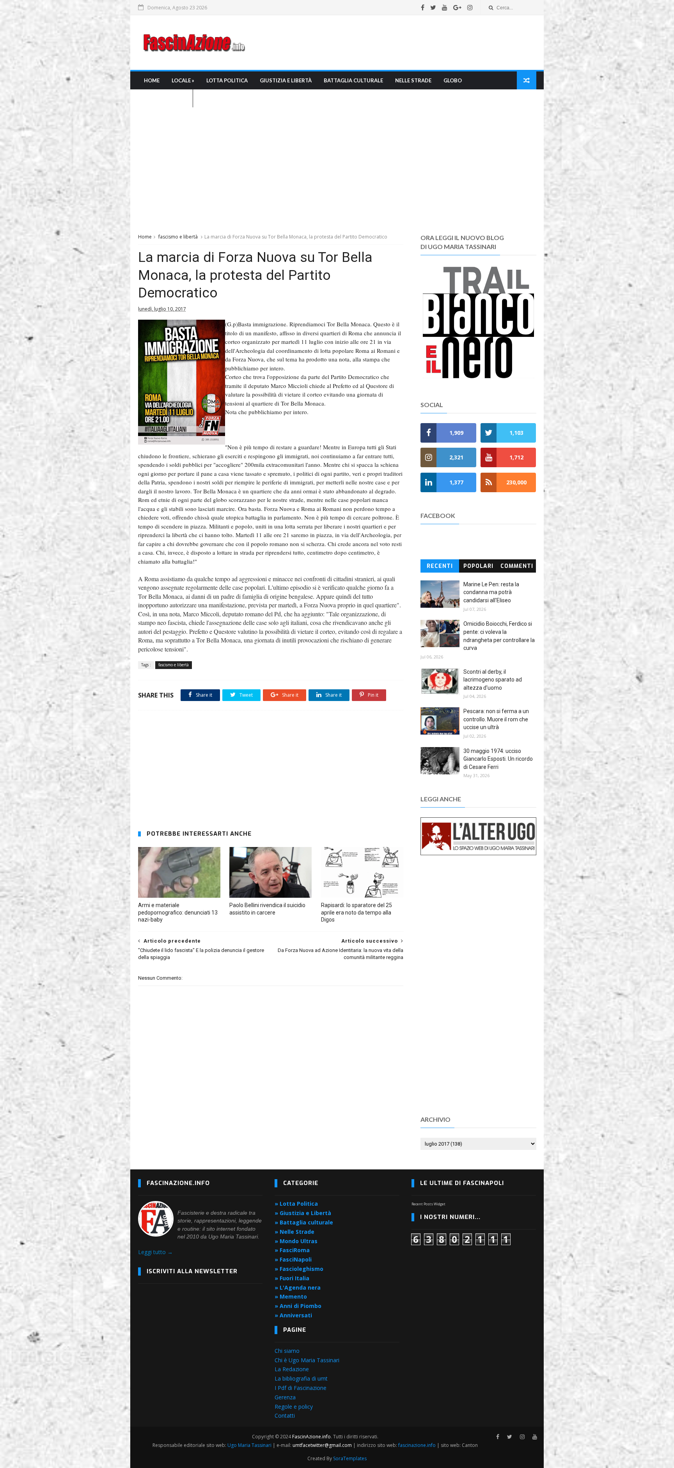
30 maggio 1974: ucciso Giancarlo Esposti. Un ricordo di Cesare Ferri (498, 759)
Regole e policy (294, 1406)
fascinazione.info (417, 1445)
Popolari (478, 566)
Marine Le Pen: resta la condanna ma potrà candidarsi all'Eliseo (491, 592)
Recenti (440, 566)
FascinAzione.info (311, 1436)
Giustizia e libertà (286, 80)
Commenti (516, 566)
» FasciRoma (292, 1250)
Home (152, 80)
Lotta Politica (227, 80)
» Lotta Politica (296, 1203)
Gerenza (285, 1397)
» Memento (291, 1296)
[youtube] (444, 7)
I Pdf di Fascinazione (300, 1387)
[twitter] (433, 7)
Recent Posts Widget (428, 1203)
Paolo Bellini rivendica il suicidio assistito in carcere (267, 909)
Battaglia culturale (353, 80)
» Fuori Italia (292, 1278)
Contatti (285, 1415)
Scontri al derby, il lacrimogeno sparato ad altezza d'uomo (492, 680)
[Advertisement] (394, 42)
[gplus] (457, 7)
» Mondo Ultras (296, 1241)
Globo (452, 80)
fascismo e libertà (178, 236)
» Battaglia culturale (304, 1222)
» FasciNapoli (293, 1259)
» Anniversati (293, 1315)
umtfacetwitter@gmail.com (323, 1445)
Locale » (183, 80)
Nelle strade (413, 80)
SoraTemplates (350, 1458)
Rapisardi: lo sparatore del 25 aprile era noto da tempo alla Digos (356, 912)
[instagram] (470, 7)
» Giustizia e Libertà (303, 1213)
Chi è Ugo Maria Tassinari (307, 1360)
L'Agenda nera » (165, 98)
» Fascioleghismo (299, 1268)
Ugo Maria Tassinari (249, 1445)
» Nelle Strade (294, 1231)
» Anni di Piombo (298, 1306)
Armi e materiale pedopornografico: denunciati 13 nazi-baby (178, 912)
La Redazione (292, 1369)
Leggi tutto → (155, 1252)
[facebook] (422, 7)
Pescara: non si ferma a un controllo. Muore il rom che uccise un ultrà (496, 719)
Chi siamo (287, 1350)
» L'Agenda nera (298, 1287)
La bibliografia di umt (301, 1378)
